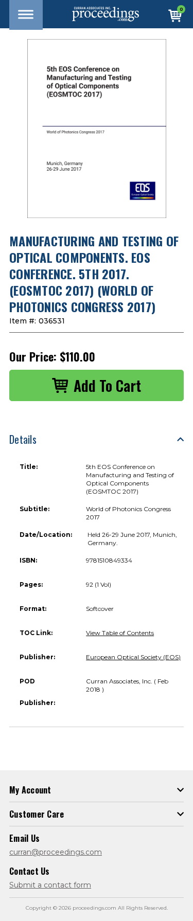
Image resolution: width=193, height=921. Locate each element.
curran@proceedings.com (55, 852)
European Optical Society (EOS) (133, 657)
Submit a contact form (50, 885)
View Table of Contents (120, 633)
